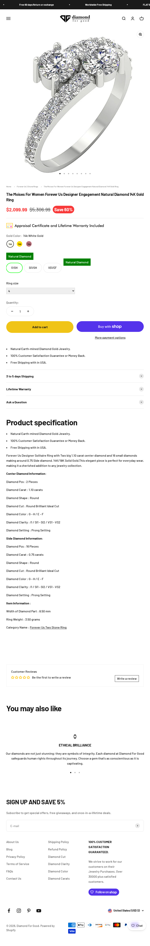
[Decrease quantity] (12, 311)
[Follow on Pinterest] (28, 910)
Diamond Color (58, 871)
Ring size (12, 283)
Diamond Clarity (59, 864)
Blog (9, 849)
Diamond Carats (59, 878)
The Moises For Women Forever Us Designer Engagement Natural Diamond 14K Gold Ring (81, 186)
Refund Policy (57, 849)
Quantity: (12, 302)
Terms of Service (17, 864)
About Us (12, 842)
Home (8, 186)
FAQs (9, 871)
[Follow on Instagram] (18, 910)
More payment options (110, 337)
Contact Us (13, 878)
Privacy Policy (15, 856)
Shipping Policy (58, 842)
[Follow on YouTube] (38, 910)
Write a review (127, 678)
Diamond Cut (57, 856)
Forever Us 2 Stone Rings (27, 186)
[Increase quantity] (28, 311)
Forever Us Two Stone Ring (48, 627)
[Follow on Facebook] (9, 910)
